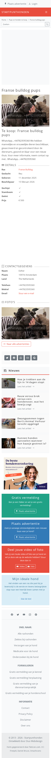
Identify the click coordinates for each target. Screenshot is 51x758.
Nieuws (14, 370)
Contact (25, 708)
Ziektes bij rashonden (26, 639)
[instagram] (30, 614)
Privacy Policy (26, 713)
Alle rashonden (25, 633)
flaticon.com (34, 747)
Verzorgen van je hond (25, 645)
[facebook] (12, 614)
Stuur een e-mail (26, 293)
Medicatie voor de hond (25, 651)
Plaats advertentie (17, 3)
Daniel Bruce (23, 750)
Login (34, 3)
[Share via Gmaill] (34, 357)
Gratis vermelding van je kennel (25, 671)
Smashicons (35, 750)
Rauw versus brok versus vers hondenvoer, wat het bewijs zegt (30, 400)
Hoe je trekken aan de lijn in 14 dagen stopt (31, 381)
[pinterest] (36, 614)
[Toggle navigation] (46, 12)
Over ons (25, 725)
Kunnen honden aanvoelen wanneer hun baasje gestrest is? (32, 440)
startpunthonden (4, 12)
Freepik (13, 750)
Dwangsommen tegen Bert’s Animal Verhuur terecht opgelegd (31, 421)
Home (4, 20)
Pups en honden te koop (18, 20)
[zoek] (47, 24)
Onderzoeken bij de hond (25, 657)
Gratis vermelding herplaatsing (25, 677)
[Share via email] (27, 357)
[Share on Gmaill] (21, 357)
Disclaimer (25, 719)
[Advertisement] (25, 57)
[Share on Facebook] (14, 357)
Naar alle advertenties (18, 344)
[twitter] (18, 614)
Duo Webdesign (34, 741)
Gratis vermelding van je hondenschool (25, 693)
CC (42, 747)
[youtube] (24, 614)
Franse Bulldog (26, 169)
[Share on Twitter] (7, 357)
